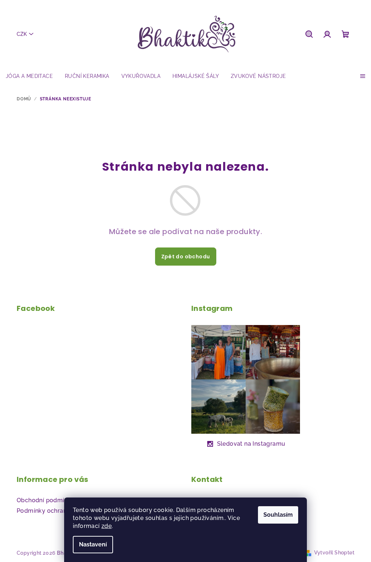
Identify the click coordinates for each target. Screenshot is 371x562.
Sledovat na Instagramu (251, 443)
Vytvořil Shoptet (334, 552)
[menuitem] (29, 76)
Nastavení (93, 544)
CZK (22, 34)
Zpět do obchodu (185, 256)
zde (106, 526)
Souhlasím (278, 514)
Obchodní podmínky (46, 500)
